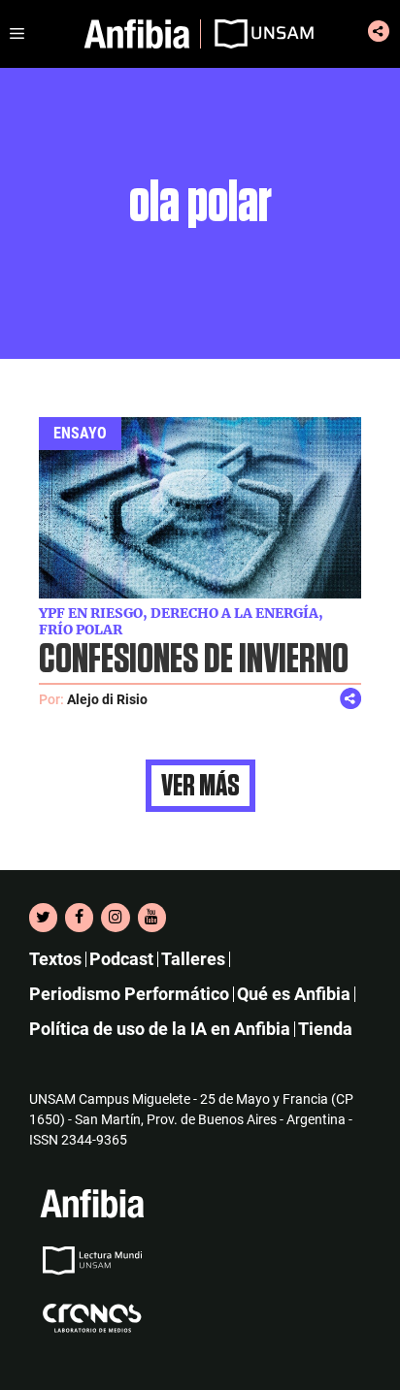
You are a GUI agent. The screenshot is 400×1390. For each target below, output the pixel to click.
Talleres (193, 959)
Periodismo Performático (129, 994)
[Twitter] (43, 917)
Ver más (200, 785)
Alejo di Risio (107, 699)
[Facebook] (79, 917)
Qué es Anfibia (293, 994)
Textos (55, 959)
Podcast (121, 959)
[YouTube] (152, 917)
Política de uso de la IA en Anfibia (159, 1028)
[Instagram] (115, 917)
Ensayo (80, 433)
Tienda (325, 1028)
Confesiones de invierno (194, 660)
